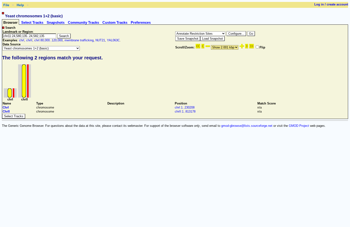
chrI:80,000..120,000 (48, 40)
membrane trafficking (79, 40)
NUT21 (100, 40)
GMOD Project (299, 126)
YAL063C (113, 40)
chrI (21, 40)
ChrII (6, 111)
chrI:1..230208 (185, 107)
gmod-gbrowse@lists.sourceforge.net (246, 126)
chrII (29, 40)
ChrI (6, 107)
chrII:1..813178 (185, 111)
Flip (262, 47)
